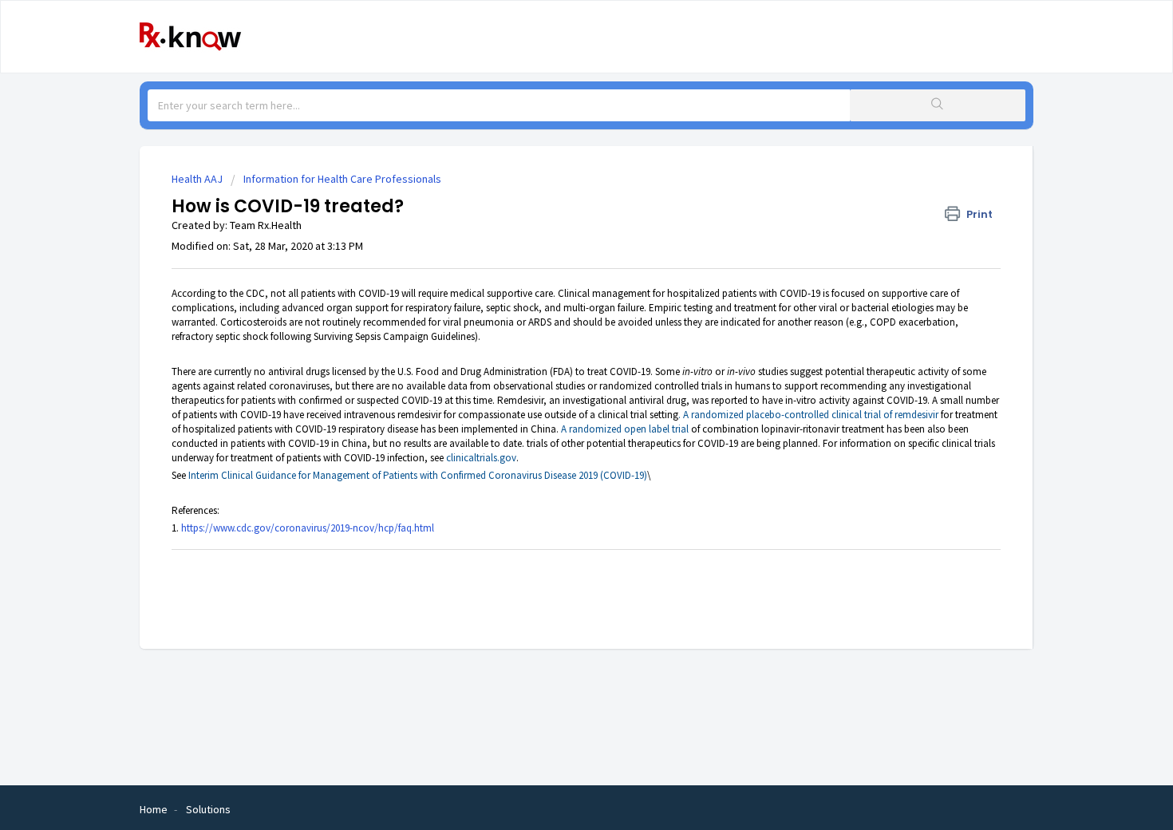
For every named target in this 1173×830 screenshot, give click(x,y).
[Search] (937, 105)
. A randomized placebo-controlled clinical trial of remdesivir (808, 414)
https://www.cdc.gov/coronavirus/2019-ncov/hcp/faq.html (307, 528)
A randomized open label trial (625, 429)
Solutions (208, 809)
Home (154, 809)
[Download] (557, 204)
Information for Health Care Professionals (342, 179)
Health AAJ (197, 179)
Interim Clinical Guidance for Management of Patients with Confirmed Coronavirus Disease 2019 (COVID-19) (417, 475)
